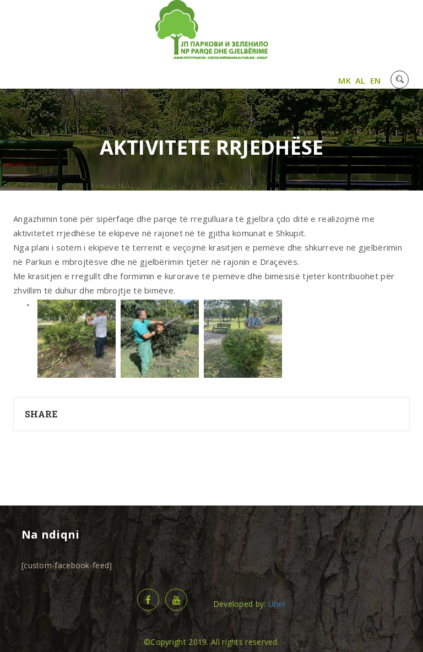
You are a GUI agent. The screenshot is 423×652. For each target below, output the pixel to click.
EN (375, 80)
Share (41, 414)
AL (360, 80)
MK (344, 80)
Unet (277, 604)
